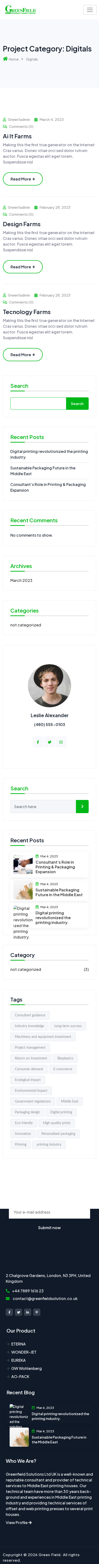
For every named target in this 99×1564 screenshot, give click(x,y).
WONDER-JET (24, 1352)
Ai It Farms (17, 136)
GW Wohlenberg (26, 1368)
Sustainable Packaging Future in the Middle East (59, 892)
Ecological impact (28, 1080)
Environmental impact (31, 1090)
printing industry (49, 1144)
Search (19, 386)
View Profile (17, 1522)
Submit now (49, 1227)
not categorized (25, 624)
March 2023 (21, 580)
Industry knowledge (29, 1026)
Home (14, 59)
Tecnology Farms (27, 311)
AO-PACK (20, 1376)
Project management (30, 1047)
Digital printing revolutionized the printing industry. (53, 917)
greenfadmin (19, 119)
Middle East (69, 1101)
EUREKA (18, 1360)
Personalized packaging (58, 1134)
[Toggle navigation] (90, 10)
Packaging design (27, 1112)
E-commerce (62, 1069)
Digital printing (61, 1112)
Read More (21, 178)
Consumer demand (29, 1069)
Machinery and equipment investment (43, 1037)
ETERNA (18, 1343)
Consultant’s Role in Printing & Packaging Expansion (55, 867)
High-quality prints (56, 1123)
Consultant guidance (30, 1015)
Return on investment (31, 1058)
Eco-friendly (24, 1123)
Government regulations (33, 1101)
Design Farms (22, 223)
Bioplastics (65, 1058)
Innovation (23, 1134)
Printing (20, 1144)
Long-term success (68, 1026)
